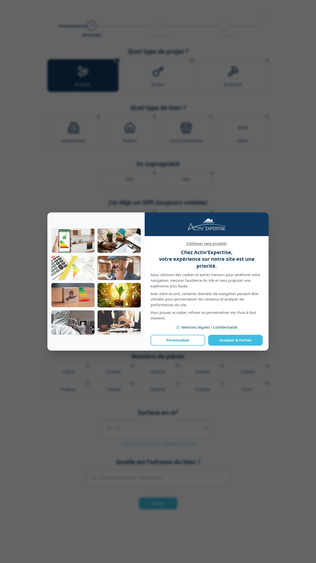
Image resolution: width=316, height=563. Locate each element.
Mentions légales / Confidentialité (209, 327)
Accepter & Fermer (235, 340)
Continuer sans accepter (206, 243)
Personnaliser (178, 340)
